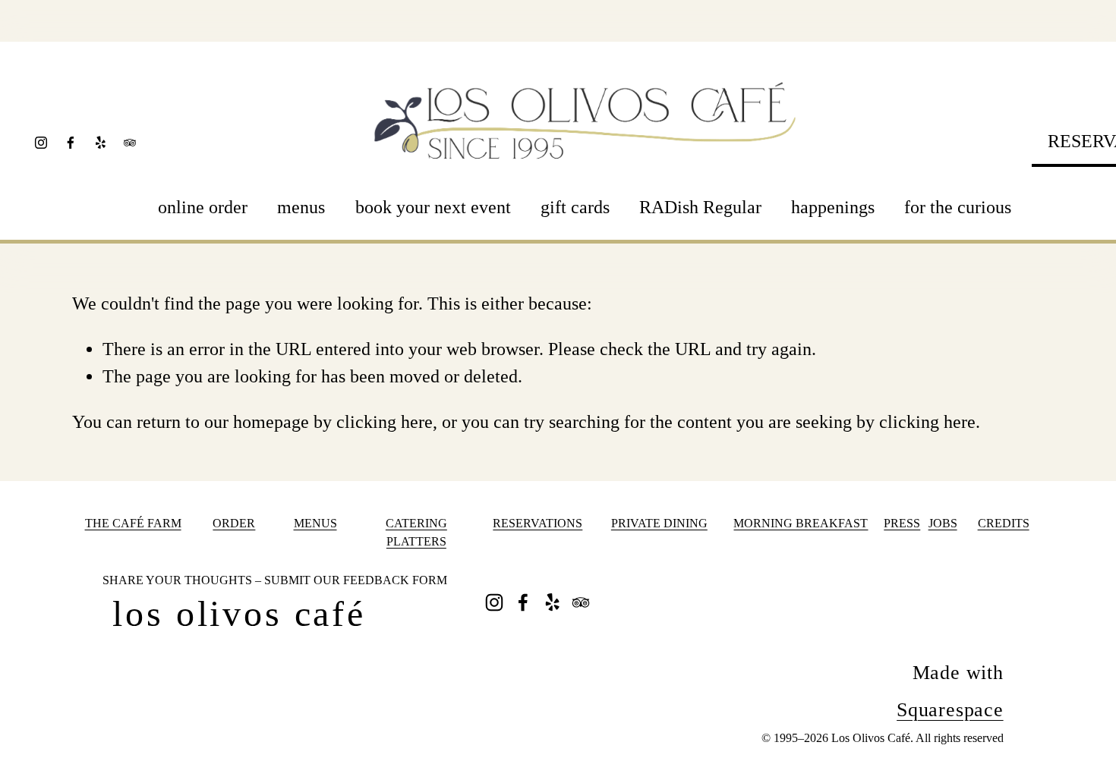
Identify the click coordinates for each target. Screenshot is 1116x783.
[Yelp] (100, 142)
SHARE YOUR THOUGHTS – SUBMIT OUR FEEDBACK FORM (274, 580)
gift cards (575, 207)
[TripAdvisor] (129, 142)
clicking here (384, 422)
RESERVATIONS (537, 523)
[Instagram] (41, 142)
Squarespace (950, 710)
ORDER (234, 523)
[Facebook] (70, 142)
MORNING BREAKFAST (800, 523)
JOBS (942, 523)
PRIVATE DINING (659, 523)
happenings (833, 207)
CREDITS (1003, 523)
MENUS (315, 523)
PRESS (902, 523)
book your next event (433, 207)
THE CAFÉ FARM (133, 523)
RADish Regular (700, 207)
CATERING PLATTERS (416, 532)
